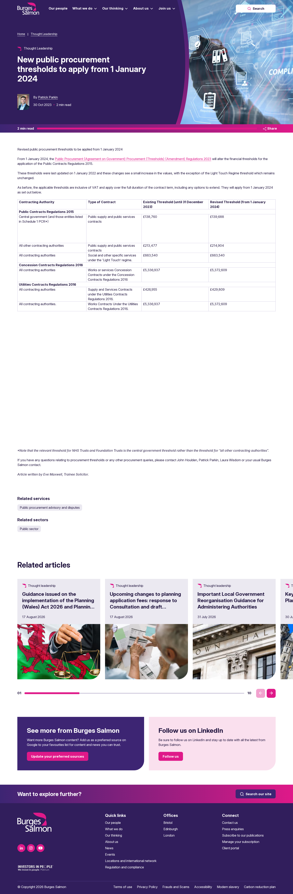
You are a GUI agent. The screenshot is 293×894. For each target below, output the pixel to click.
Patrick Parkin (48, 97)
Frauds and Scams (175, 887)
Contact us (230, 823)
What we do (114, 829)
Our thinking (113, 835)
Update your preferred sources (57, 756)
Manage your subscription (240, 842)
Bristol (167, 823)
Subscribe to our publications (243, 835)
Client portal (230, 848)
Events (110, 854)
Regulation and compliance (124, 867)
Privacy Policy (147, 887)
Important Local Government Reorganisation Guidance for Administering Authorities (231, 600)
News (109, 848)
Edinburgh (170, 829)
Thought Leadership (44, 34)
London (169, 835)
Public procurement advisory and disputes (50, 508)
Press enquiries (233, 829)
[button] (52, 693)
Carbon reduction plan (260, 887)
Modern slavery (228, 887)
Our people (113, 823)
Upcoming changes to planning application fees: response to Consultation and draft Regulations (145, 603)
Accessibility (203, 887)
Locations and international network (130, 861)
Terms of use (122, 887)
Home (21, 34)
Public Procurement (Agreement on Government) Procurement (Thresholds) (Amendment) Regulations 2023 (133, 159)
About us (111, 842)
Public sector (29, 529)
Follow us (171, 756)
